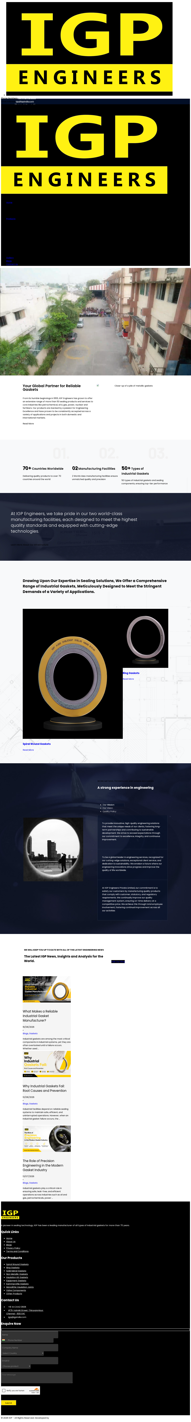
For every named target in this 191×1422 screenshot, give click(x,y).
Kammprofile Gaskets (17, 1283)
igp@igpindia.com (25, 101)
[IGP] (84, 197)
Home (9, 1238)
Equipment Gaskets (16, 1280)
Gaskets (33, 1033)
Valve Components (16, 1290)
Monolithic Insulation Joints (20, 1287)
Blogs (25, 1033)
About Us (10, 1241)
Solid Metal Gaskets (16, 1270)
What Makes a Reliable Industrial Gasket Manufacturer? (40, 1016)
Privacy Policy (13, 1248)
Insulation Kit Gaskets (17, 1277)
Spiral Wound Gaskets (37, 744)
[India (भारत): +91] (4, 1340)
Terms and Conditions (17, 1251)
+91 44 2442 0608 (27, 98)
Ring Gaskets (131, 673)
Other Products (14, 1293)
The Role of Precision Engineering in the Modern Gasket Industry (43, 1165)
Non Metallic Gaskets (17, 1274)
